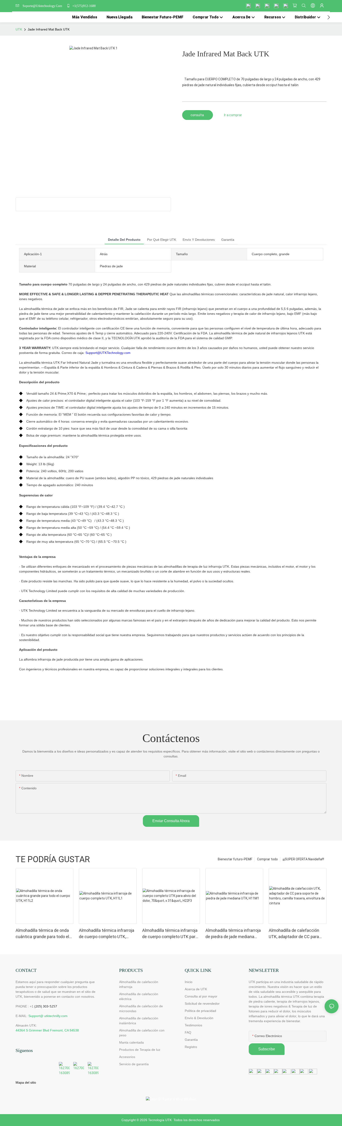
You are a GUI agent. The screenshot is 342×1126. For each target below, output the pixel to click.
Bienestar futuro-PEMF (235, 859)
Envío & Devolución (199, 1018)
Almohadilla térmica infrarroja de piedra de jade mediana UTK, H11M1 (233, 934)
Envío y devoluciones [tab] (199, 239)
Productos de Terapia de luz (139, 1049)
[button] (328, 17)
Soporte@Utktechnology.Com (43, 6)
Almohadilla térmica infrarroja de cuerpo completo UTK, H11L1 (106, 934)
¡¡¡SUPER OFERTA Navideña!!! (303, 859)
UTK (19, 29)
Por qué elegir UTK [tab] (161, 239)
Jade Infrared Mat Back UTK (49, 29)
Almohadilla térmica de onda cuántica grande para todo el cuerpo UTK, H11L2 (42, 934)
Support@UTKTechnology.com (108, 353)
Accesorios (127, 1057)
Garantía (191, 1039)
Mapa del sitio (26, 1082)
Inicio (188, 982)
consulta (198, 115)
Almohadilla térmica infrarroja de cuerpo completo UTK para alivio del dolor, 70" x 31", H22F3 (171, 934)
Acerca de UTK (196, 989)
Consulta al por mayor (201, 996)
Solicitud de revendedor (202, 1003)
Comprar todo (267, 859)
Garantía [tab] (227, 239)
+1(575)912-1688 (83, 6)
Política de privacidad (200, 1011)
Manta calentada (131, 1042)
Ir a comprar (233, 115)
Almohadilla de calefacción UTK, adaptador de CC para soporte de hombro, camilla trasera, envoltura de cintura (295, 934)
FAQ (188, 1032)
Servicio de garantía (135, 1064)
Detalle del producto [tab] (124, 239)
